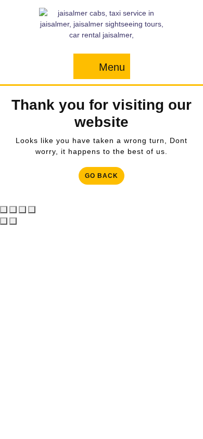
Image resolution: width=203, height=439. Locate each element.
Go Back (104, 178)
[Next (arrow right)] (13, 221)
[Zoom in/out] (3, 209)
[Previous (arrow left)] (3, 221)
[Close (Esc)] (31, 209)
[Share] (22, 209)
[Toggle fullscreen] (13, 209)
